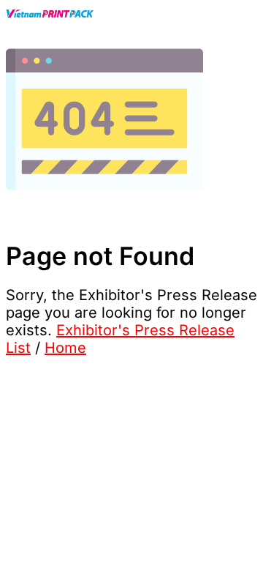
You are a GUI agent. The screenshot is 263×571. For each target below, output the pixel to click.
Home (65, 348)
